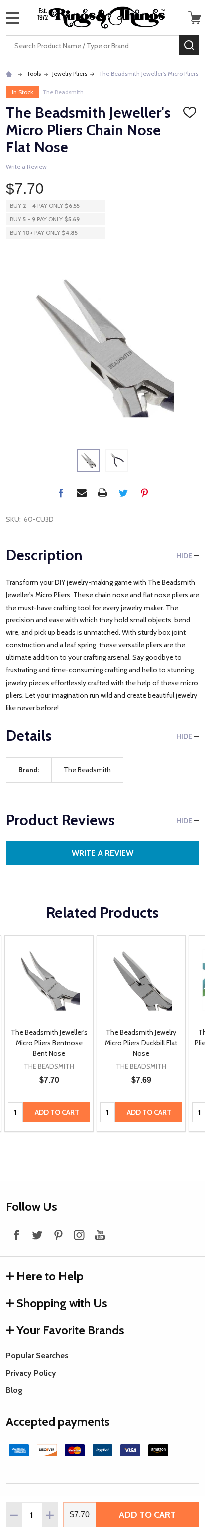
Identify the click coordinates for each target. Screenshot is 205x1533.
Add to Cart (147, 1514)
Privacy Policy (31, 1373)
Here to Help (50, 1276)
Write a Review (26, 166)
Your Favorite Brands (70, 1330)
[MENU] (12, 17)
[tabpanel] (49, 1034)
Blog (14, 1390)
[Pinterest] (144, 493)
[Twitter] (123, 493)
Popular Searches (37, 1355)
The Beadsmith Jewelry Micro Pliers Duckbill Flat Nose (141, 1043)
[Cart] (194, 17)
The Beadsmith (63, 92)
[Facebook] (61, 493)
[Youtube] (100, 1235)
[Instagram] (79, 1235)
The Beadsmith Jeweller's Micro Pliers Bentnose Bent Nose (49, 1043)
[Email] (82, 493)
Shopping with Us (61, 1303)
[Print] (102, 493)
